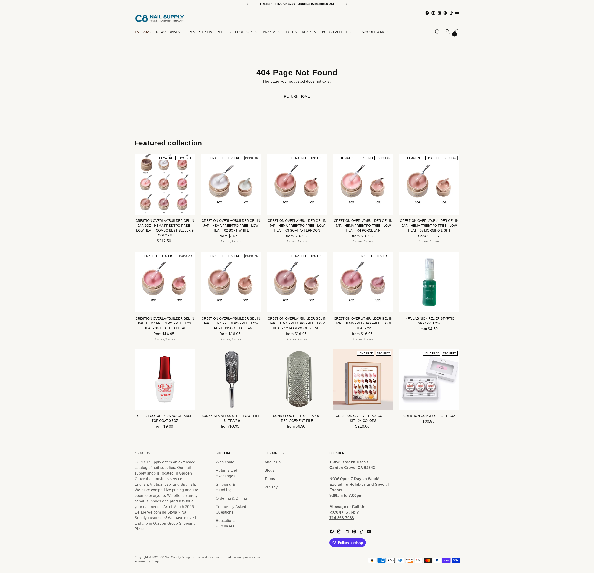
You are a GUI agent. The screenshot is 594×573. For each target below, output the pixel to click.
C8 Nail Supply (170, 557)
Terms (270, 479)
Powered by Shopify (148, 561)
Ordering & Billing (231, 498)
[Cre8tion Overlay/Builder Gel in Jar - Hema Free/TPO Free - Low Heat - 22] (363, 282)
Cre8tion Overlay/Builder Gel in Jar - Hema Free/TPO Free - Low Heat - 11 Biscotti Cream (231, 323)
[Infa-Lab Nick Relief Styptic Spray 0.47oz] (429, 282)
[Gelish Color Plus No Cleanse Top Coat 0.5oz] (165, 379)
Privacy (271, 487)
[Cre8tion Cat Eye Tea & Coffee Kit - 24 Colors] (363, 379)
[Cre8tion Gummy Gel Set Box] (429, 379)
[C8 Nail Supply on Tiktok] (451, 13)
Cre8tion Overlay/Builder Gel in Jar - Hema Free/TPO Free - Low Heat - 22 (363, 323)
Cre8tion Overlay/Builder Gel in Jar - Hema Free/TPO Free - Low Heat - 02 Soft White (231, 225)
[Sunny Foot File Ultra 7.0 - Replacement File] (297, 379)
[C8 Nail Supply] (160, 18)
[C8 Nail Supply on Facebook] (427, 13)
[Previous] (247, 4)
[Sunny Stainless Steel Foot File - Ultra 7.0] (231, 379)
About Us (273, 462)
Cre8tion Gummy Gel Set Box (429, 416)
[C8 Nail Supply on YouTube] (457, 13)
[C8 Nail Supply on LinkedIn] (439, 13)
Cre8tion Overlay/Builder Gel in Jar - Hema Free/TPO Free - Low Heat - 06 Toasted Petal (165, 323)
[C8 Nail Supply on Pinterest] (445, 13)
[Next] (346, 4)
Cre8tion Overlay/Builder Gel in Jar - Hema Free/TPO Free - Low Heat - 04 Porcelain (363, 225)
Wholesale (225, 462)
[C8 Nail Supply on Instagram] (433, 13)
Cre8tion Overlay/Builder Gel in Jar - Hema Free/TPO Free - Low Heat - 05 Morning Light (429, 225)
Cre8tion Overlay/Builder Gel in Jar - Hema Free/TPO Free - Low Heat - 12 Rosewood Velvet (297, 323)
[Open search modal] (437, 31)
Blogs (269, 470)
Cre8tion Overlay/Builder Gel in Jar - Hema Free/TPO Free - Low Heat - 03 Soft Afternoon (297, 225)
